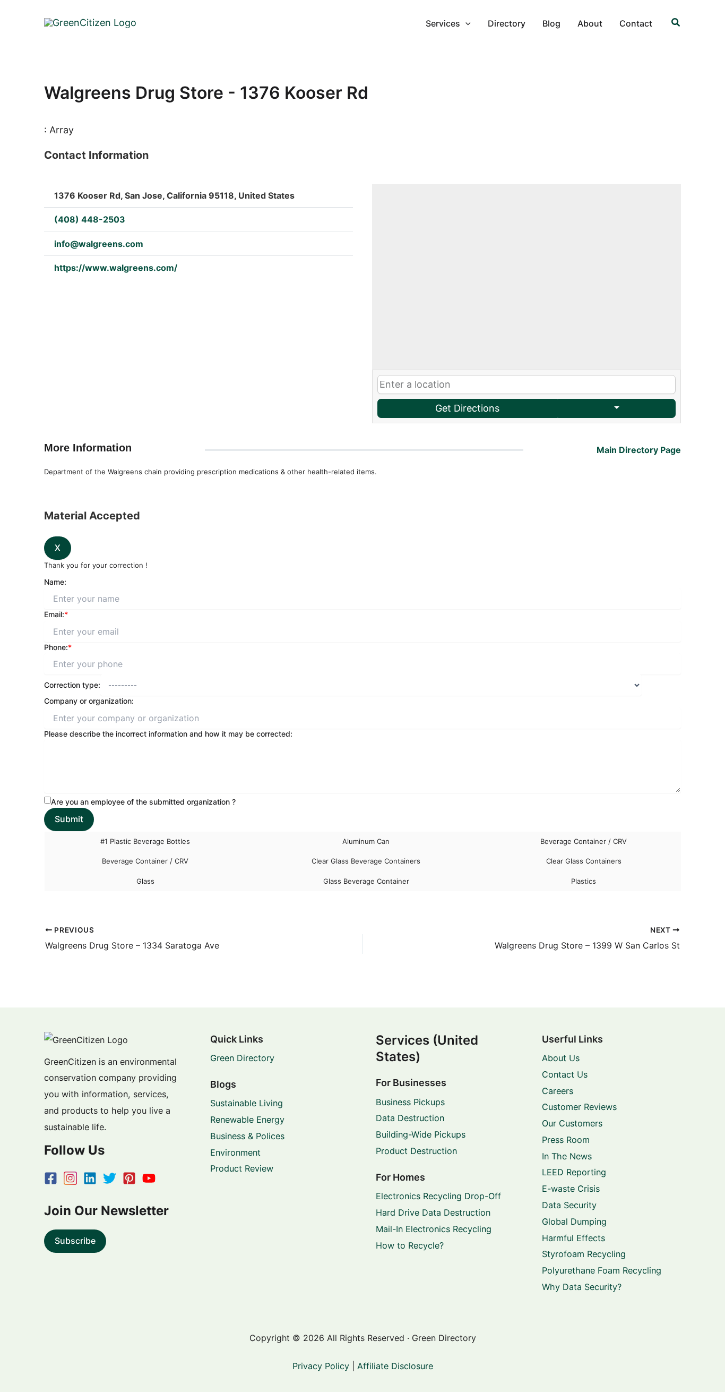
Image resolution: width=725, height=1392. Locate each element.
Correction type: (72, 684)
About (589, 23)
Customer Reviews (579, 1106)
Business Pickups (410, 1102)
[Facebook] (50, 1178)
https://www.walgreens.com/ (115, 267)
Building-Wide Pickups (420, 1134)
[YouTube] (149, 1178)
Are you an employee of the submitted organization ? (143, 801)
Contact (635, 23)
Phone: (58, 647)
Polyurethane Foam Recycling (601, 1270)
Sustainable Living (246, 1103)
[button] (465, 23)
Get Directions (467, 408)
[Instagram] (70, 1178)
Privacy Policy (320, 1366)
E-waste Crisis (571, 1188)
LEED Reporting (574, 1172)
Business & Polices (247, 1136)
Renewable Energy (247, 1119)
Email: (56, 614)
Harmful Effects (573, 1238)
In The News (567, 1156)
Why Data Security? (582, 1287)
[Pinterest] (129, 1178)
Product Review (241, 1168)
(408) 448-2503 (89, 219)
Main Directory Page (639, 450)
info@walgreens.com (98, 243)
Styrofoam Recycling (584, 1254)
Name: (55, 581)
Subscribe (75, 1240)
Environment (235, 1152)
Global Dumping (574, 1221)
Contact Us (565, 1074)
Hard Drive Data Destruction (433, 1212)
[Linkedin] (90, 1178)
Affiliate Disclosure (395, 1366)
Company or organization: (89, 700)
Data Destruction (410, 1118)
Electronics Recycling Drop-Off (438, 1196)
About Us (561, 1058)
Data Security (569, 1205)
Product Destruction (416, 1151)
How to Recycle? (410, 1245)
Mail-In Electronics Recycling (433, 1229)
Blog (551, 23)
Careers (557, 1091)
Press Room (566, 1139)
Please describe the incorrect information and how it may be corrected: (168, 733)
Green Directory (242, 1058)
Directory (506, 23)
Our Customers (572, 1123)
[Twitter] (109, 1178)
